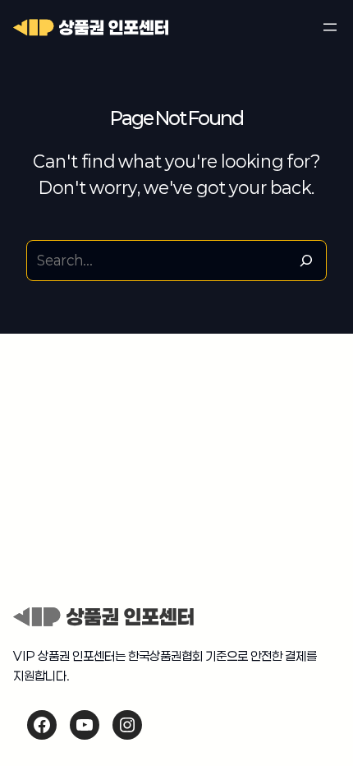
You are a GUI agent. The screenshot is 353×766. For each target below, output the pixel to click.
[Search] (306, 260)
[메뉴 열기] (330, 27)
